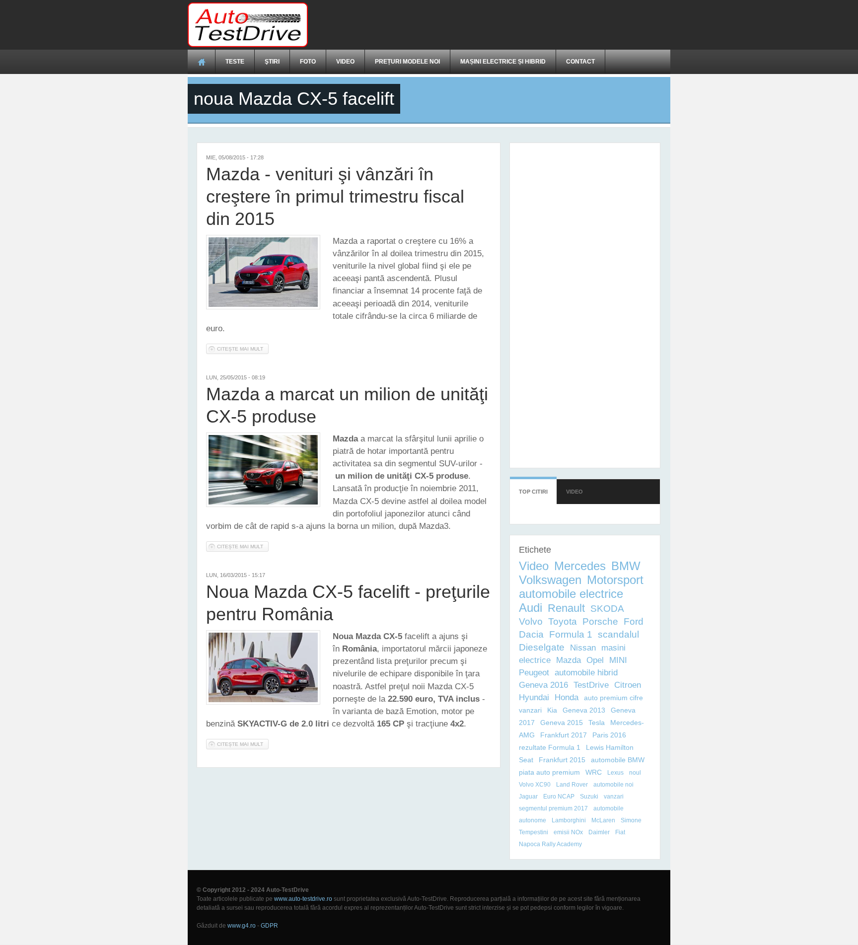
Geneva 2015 (561, 723)
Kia (552, 710)
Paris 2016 (609, 735)
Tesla (596, 723)
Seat (526, 760)
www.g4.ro (241, 925)
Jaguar (528, 796)
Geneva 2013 (584, 710)
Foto (308, 61)
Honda (566, 697)
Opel (595, 660)
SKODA (607, 608)
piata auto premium (549, 772)
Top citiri (533, 492)
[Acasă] (248, 24)
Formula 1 (570, 634)
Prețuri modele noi (407, 61)
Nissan (583, 648)
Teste (234, 61)
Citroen (627, 685)
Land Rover (572, 784)
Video (345, 61)
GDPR (269, 925)
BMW (626, 566)
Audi (530, 607)
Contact (580, 61)
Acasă (201, 61)
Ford (634, 621)
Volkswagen (550, 579)
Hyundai (534, 697)
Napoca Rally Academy (550, 844)
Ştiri (272, 61)
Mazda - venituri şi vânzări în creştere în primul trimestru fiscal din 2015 (335, 196)
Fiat (620, 832)
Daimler (599, 832)
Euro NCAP (558, 796)
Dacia (531, 634)
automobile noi (613, 784)
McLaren (603, 820)
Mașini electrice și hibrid (503, 61)
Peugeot (534, 672)
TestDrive (591, 685)
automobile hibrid (586, 672)
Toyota (562, 621)
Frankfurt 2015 (562, 760)
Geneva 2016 (543, 685)
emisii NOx (568, 832)
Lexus (615, 772)
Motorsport (615, 579)
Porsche (600, 621)
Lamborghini (569, 820)
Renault (566, 608)
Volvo (531, 621)
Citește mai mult (243, 349)
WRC (593, 772)
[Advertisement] (489, 24)
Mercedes (580, 566)
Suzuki (589, 796)
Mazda (568, 660)
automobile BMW (617, 760)
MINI (618, 660)
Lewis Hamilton (610, 747)
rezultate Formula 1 (549, 747)
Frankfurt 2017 (563, 735)
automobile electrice (571, 593)
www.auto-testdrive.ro (303, 898)
